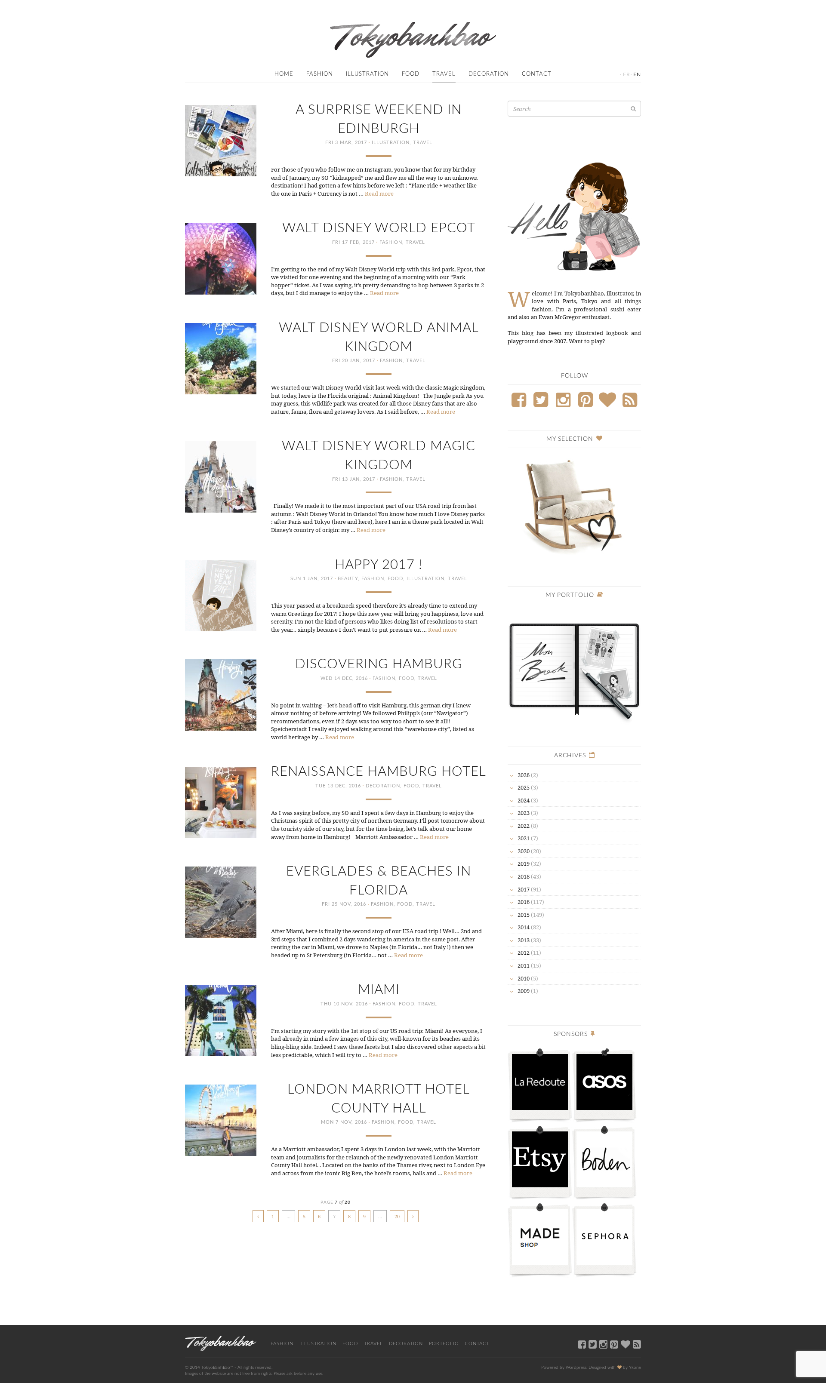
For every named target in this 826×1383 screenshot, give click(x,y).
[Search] (633, 108)
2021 (524, 838)
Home (283, 74)
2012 (524, 952)
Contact (537, 74)
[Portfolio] (574, 667)
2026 (524, 775)
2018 (524, 876)
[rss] (637, 1343)
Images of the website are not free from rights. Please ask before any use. (254, 1373)
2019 (524, 863)
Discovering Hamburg (378, 664)
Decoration (488, 74)
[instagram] (603, 1343)
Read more (379, 193)
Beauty (348, 578)
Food (410, 74)
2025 (524, 787)
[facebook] (582, 1343)
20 (397, 1216)
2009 (524, 991)
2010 (524, 978)
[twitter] (593, 1343)
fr (626, 74)
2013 (524, 940)
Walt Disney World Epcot (378, 228)
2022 (524, 826)
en (637, 74)
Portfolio (444, 1343)
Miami (379, 989)
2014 (524, 927)
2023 (524, 813)
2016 (524, 902)
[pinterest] (614, 1343)
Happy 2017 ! (378, 565)
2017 (524, 889)
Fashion (319, 74)
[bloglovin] (625, 1343)
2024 (524, 800)
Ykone (635, 1367)
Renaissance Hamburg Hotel (378, 771)
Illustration (367, 74)
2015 (524, 915)
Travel (444, 74)
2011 (524, 965)
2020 (524, 851)
